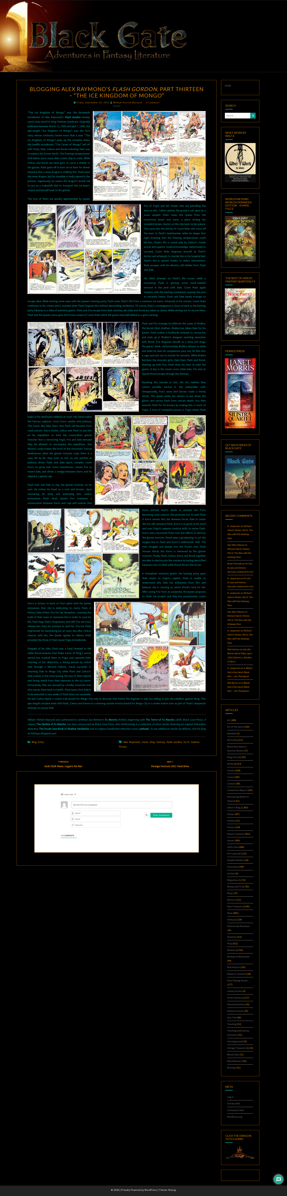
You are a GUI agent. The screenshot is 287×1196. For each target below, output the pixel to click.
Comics (231, 770)
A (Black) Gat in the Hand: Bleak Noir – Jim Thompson (239, 672)
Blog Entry (38, 742)
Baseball (231, 733)
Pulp (229, 943)
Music (230, 893)
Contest (231, 783)
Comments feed (235, 1110)
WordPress (151, 1189)
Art (228, 720)
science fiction (234, 991)
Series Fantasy (234, 997)
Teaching (232, 1024)
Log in (230, 1096)
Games (230, 840)
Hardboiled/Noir (235, 860)
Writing (231, 1067)
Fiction (230, 827)
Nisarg (172, 1189)
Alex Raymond (131, 742)
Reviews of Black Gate (238, 956)
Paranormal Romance (238, 926)
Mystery (231, 899)
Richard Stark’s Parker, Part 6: (239, 552)
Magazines (232, 879)
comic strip (148, 742)
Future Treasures (235, 833)
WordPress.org (234, 1116)
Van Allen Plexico (235, 611)
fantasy (160, 742)
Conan (230, 776)
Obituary (231, 919)
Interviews (232, 866)
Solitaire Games (235, 1010)
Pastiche (231, 936)
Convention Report (237, 790)
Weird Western (234, 1061)
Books (230, 763)
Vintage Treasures (236, 1047)
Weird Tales (233, 1054)
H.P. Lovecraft (234, 853)
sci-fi (186, 742)
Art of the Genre (235, 726)
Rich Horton (233, 967)
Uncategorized (234, 1041)
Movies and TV (234, 886)
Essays (230, 814)
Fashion (231, 820)
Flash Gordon (174, 742)
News (230, 912)
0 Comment (153, 102)
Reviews (231, 950)
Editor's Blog (234, 807)
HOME (228, 85)
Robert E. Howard (236, 973)
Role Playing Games (237, 980)
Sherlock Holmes (236, 1004)
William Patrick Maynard (127, 102)
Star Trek (232, 1017)
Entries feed (233, 1103)
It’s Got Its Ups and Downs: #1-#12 (240, 567)
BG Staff (231, 739)
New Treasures (234, 906)
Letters (231, 873)
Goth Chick (232, 846)
